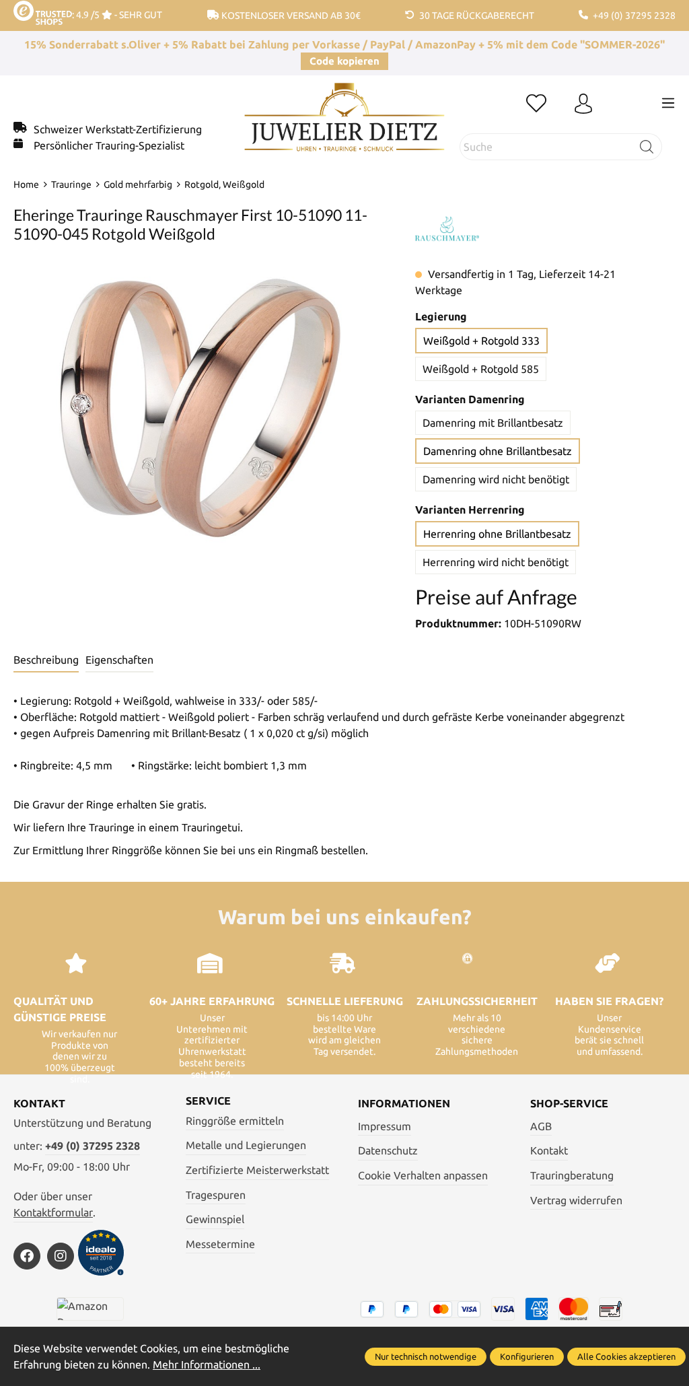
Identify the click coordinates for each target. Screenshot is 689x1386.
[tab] (46, 660)
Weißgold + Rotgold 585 (481, 369)
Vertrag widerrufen (576, 1200)
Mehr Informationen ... (206, 1364)
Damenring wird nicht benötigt (496, 479)
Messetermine (220, 1244)
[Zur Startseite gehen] (344, 127)
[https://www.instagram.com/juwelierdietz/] (60, 1256)
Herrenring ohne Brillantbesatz (497, 534)
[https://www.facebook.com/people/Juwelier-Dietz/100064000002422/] (26, 1256)
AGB (541, 1126)
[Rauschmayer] (447, 229)
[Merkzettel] (536, 104)
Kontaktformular (53, 1212)
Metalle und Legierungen (246, 1145)
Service (208, 1100)
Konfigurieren (527, 1356)
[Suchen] (647, 146)
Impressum (384, 1126)
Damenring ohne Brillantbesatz (497, 451)
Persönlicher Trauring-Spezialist (109, 145)
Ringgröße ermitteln (235, 1121)
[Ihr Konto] (583, 104)
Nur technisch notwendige (425, 1356)
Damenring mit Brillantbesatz (493, 423)
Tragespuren (216, 1195)
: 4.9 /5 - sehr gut (117, 14)
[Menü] (668, 103)
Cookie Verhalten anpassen (423, 1175)
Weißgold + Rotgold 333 (481, 341)
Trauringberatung (572, 1175)
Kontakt (549, 1150)
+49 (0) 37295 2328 (92, 1146)
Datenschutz (388, 1150)
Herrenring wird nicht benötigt (496, 562)
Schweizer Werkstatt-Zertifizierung (118, 129)
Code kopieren (344, 61)
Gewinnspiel (215, 1219)
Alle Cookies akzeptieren (626, 1356)
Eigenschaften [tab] (119, 660)
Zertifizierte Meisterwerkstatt (257, 1170)
